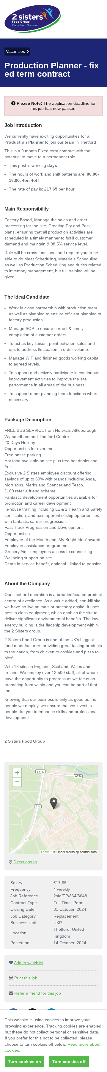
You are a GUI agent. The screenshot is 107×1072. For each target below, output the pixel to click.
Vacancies (16, 51)
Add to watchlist (28, 962)
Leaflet (46, 852)
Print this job (25, 978)
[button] (53, 803)
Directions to (25, 861)
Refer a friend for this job (37, 993)
